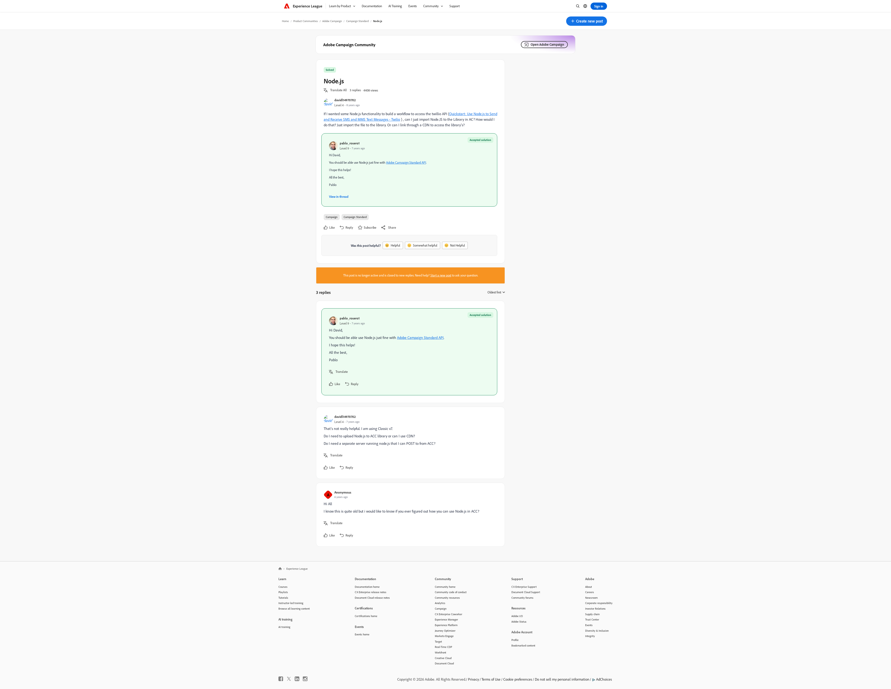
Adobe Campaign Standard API (406, 162)
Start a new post (440, 275)
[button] (586, 21)
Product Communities (305, 21)
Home (285, 21)
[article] (409, 351)
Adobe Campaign (332, 21)
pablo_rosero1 (350, 143)
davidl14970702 (345, 100)
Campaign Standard (357, 21)
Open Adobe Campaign (547, 44)
